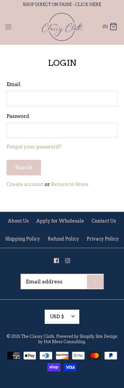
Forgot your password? (34, 147)
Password (18, 116)
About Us (18, 221)
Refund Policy (63, 239)
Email (14, 84)
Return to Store (70, 184)
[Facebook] (56, 260)
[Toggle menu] (8, 26)
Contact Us (104, 221)
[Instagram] (67, 260)
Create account (25, 184)
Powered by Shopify (75, 336)
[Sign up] (95, 282)
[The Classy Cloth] (62, 27)
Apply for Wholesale (60, 221)
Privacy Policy (103, 239)
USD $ (57, 317)
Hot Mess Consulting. (65, 341)
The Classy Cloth (37, 336)
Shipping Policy (22, 239)
